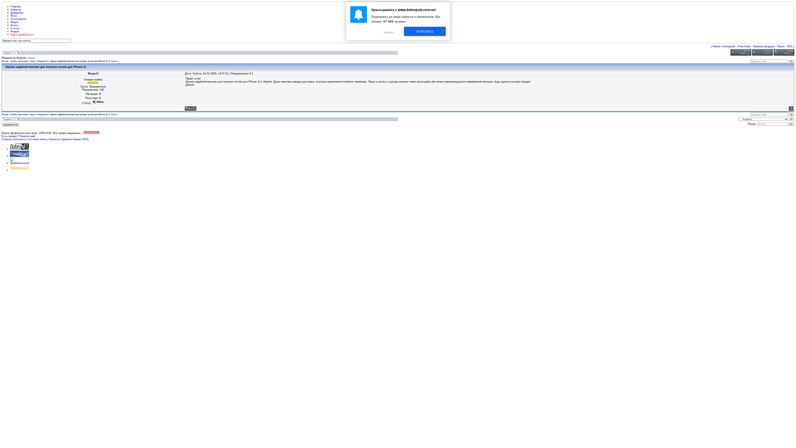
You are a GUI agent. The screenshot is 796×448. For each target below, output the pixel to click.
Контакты (20, 139)
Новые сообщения (723, 46)
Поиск (781, 46)
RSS (790, 46)
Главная (7, 139)
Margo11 (93, 73)
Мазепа (31, 58)
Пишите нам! (27, 136)
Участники (744, 46)
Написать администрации (65, 139)
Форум (5, 61)
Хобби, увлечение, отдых (23, 61)
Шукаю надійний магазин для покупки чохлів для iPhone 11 (79, 61)
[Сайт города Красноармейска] (19, 170)
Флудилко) (43, 61)
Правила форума (764, 46)
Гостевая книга (37, 139)
